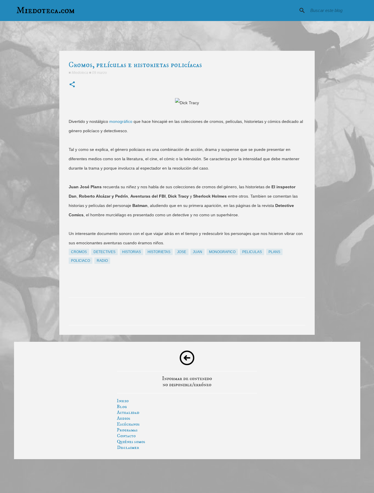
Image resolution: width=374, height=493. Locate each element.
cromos (79, 252)
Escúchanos (128, 424)
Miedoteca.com (45, 10)
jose (181, 252)
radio (102, 261)
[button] (72, 85)
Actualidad (128, 412)
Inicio (123, 401)
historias (131, 252)
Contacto (126, 436)
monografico (222, 252)
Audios (123, 418)
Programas (127, 430)
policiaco (80, 261)
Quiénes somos (131, 442)
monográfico (120, 121)
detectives (104, 252)
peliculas (252, 252)
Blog (122, 407)
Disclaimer (128, 447)
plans (274, 252)
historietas (159, 252)
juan (197, 252)
